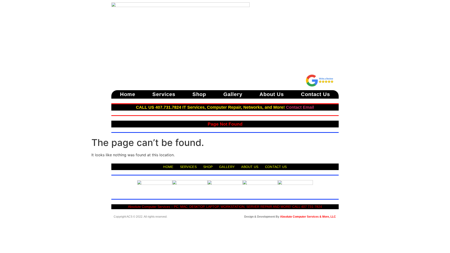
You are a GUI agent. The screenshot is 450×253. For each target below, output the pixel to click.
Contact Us (315, 94)
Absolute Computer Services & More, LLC (308, 216)
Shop (199, 94)
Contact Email (300, 107)
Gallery (232, 94)
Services (163, 94)
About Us (271, 94)
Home (127, 94)
